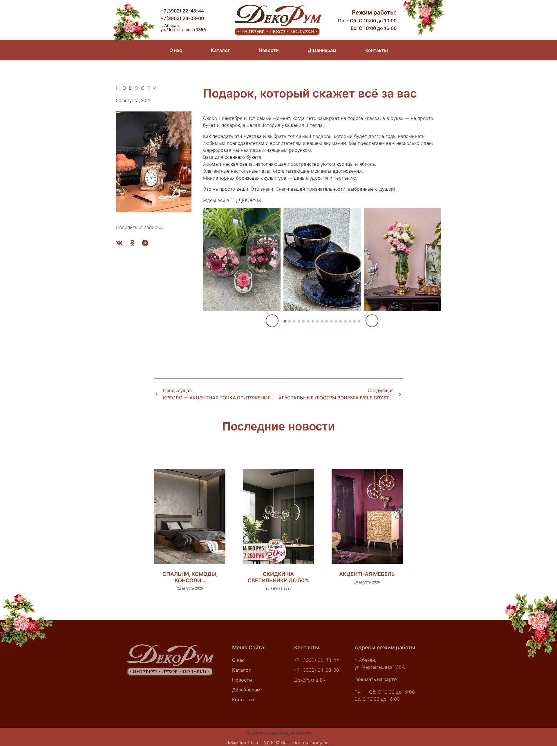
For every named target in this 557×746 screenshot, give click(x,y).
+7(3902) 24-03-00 (182, 18)
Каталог (220, 50)
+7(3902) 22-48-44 (182, 11)
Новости (269, 50)
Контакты (376, 50)
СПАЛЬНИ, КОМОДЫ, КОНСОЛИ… (190, 577)
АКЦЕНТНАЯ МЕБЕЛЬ (367, 574)
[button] (119, 243)
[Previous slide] (272, 320)
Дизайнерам (322, 50)
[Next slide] (372, 320)
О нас (175, 50)
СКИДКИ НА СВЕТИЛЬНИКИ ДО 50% (278, 577)
